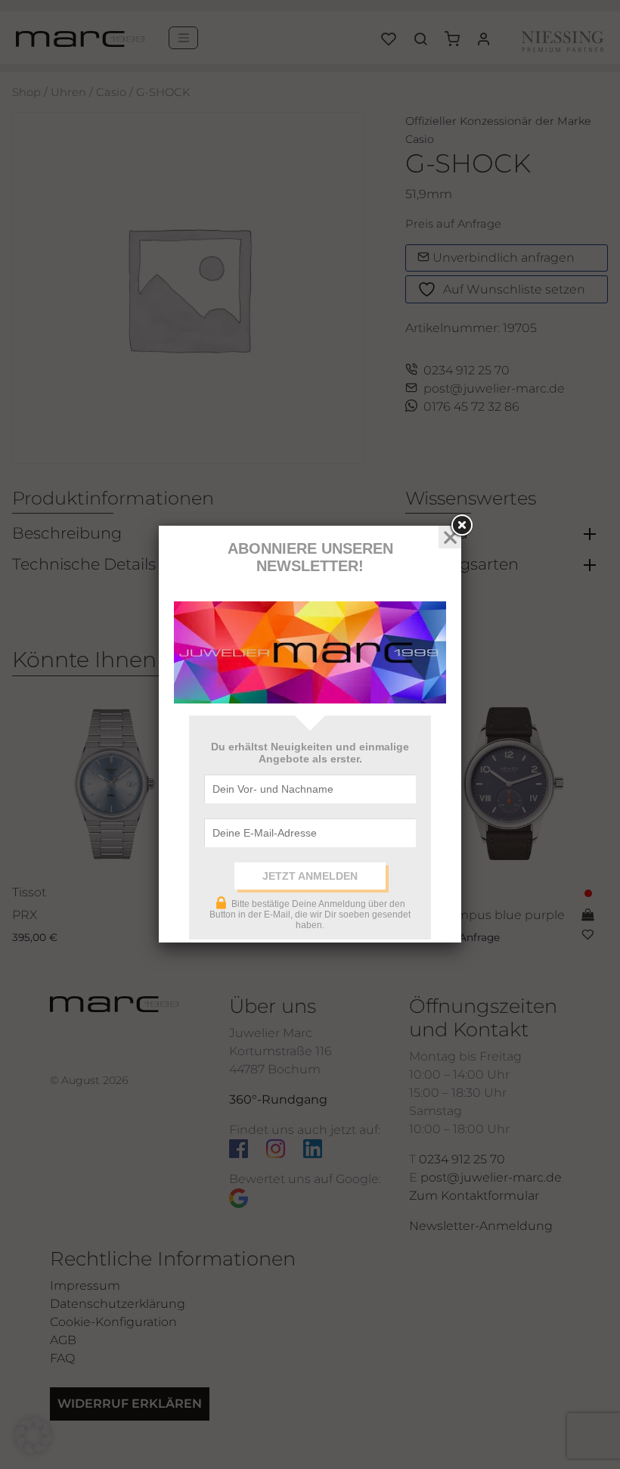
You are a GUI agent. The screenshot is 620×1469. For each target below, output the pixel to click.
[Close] (461, 525)
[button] (33, 1435)
